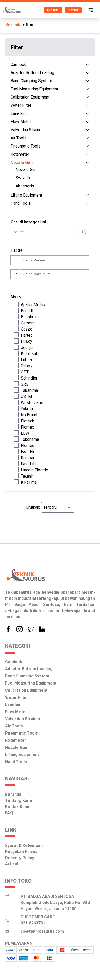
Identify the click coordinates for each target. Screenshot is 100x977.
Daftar (73, 10)
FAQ (9, 812)
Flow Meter (21, 121)
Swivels (23, 177)
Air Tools (18, 138)
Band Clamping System (31, 80)
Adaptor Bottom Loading (32, 72)
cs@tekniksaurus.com (42, 931)
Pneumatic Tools (26, 146)
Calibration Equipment (30, 97)
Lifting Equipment (26, 195)
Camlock (18, 64)
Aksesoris (25, 186)
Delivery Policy (19, 857)
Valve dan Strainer (27, 129)
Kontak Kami (17, 806)
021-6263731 (33, 923)
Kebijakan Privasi (21, 851)
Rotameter (20, 154)
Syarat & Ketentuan (24, 845)
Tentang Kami (18, 800)
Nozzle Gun (26, 169)
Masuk (53, 10)
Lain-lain (18, 113)
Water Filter (21, 105)
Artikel (11, 863)
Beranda (13, 24)
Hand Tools (21, 203)
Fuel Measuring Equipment (34, 89)
